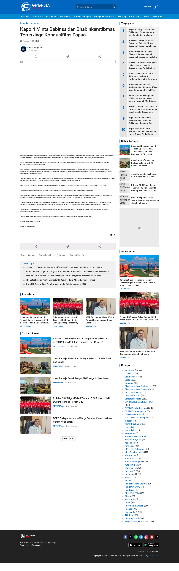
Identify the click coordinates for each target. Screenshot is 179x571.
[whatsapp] (136, 537)
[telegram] (141, 537)
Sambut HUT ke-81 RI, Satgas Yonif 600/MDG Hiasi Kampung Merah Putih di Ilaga (64, 267)
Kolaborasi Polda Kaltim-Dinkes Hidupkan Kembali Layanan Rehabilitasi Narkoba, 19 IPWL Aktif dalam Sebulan (143, 55)
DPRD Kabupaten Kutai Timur (139, 402)
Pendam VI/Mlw (132, 487)
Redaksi (128, 509)
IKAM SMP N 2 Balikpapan (137, 417)
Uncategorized (132, 518)
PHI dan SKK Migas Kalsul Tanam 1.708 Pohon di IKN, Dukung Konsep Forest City (65, 320)
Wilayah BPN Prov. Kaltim (137, 521)
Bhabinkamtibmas (47, 255)
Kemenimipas (131, 427)
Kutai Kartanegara (133, 461)
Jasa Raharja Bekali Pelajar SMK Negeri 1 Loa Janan (81, 378)
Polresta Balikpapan (134, 505)
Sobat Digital (154, 556)
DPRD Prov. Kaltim (134, 414)
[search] (113, 6)
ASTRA (128, 373)
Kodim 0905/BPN (133, 439)
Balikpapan (130, 376)
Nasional (129, 471)
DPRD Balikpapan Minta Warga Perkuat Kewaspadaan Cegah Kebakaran (100, 320)
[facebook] (125, 537)
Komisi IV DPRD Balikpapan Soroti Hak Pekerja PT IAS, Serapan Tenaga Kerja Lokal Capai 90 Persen (142, 44)
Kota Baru (129, 446)
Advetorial (129, 370)
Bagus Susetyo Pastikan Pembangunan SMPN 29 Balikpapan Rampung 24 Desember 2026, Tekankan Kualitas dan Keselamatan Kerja (141, 124)
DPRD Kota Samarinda (135, 411)
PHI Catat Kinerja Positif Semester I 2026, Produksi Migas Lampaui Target (60, 280)
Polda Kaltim (131, 499)
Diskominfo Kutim (133, 392)
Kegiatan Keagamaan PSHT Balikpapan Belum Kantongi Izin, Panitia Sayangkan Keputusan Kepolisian (141, 33)
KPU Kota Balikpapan (135, 449)
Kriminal (128, 455)
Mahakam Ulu (131, 468)
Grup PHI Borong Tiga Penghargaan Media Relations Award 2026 (56, 284)
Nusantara (35, 23)
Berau (127, 380)
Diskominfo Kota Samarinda (138, 389)
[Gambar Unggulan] (68, 104)
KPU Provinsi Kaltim (134, 452)
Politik (127, 502)
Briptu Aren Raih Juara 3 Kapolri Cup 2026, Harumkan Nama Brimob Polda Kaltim (142, 131)
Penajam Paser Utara (135, 483)
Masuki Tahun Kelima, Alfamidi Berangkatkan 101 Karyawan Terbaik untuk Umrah (63, 276)
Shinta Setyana (34, 48)
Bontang (129, 383)
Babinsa (31, 255)
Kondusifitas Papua (78, 255)
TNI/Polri (129, 515)
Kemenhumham (132, 424)
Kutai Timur (130, 464)
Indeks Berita (68, 438)
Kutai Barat (130, 458)
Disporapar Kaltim (133, 398)
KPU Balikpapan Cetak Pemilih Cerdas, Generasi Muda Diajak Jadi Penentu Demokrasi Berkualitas (143, 110)
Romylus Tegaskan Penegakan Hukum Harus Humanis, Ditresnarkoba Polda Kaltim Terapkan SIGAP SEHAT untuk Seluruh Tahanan (143, 68)
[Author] (23, 49)
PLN (127, 496)
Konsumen (130, 442)
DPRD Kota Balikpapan (136, 408)
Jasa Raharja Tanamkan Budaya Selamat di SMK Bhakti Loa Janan (83, 360)
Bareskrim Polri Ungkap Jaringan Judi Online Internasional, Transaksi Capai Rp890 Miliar (67, 271)
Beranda (24, 23)
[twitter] (131, 537)
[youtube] (152, 537)
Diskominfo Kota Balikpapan (138, 386)
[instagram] (146, 537)
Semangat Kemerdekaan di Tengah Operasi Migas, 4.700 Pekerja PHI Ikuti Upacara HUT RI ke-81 (34, 321)
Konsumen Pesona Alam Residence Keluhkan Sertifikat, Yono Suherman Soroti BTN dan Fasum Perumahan (143, 88)
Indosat (128, 420)
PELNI (128, 480)
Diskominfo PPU (132, 395)
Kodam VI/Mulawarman (136, 436)
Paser (127, 477)
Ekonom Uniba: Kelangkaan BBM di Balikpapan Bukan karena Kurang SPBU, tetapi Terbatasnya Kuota (142, 99)
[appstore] (135, 547)
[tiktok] (157, 537)
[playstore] (151, 547)
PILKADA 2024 (132, 493)
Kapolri (62, 255)
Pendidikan (130, 490)
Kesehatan (130, 433)
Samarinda (130, 512)
